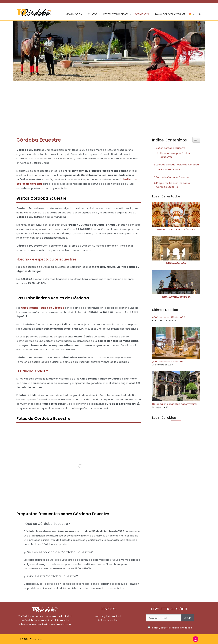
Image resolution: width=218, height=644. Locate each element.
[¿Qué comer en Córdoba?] (176, 343)
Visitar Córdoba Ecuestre (170, 148)
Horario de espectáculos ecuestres (175, 155)
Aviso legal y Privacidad (108, 616)
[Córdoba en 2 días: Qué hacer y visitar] (176, 386)
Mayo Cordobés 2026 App (170, 14)
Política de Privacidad (181, 627)
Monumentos (74, 14)
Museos (92, 14)
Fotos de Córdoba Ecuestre (172, 177)
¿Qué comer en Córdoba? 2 (168, 317)
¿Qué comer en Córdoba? (167, 361)
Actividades (142, 14)
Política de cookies (108, 620)
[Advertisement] (109, 105)
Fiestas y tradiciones (115, 14)
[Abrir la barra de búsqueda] (200, 14)
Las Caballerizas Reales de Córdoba (177, 164)
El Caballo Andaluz (171, 169)
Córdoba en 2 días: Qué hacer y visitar (174, 404)
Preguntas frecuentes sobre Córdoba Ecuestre (173, 184)
